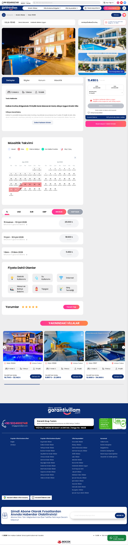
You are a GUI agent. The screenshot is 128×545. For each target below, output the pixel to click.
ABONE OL (120, 515)
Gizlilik (97, 535)
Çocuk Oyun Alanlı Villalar (80, 493)
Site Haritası (106, 535)
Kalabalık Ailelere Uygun (80, 466)
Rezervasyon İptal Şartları (109, 454)
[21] (41, 333)
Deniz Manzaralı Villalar (79, 448)
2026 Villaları (76, 454)
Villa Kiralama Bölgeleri (51, 8)
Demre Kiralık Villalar (47, 460)
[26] (82, 333)
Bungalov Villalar (77, 490)
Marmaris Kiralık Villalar (48, 469)
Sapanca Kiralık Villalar (47, 472)
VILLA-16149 (32, 15)
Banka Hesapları (105, 445)
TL (7, 212)
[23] (123, 333)
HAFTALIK (75, 212)
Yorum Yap (71, 307)
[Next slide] (123, 347)
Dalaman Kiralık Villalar (48, 466)
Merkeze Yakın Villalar (79, 475)
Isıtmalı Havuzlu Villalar (79, 451)
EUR (31, 212)
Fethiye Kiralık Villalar (47, 448)
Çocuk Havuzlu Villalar (79, 478)
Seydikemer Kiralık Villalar (48, 454)
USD (19, 212)
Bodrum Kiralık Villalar (47, 451)
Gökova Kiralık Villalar (47, 478)
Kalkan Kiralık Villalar (47, 445)
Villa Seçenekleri (70, 8)
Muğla (12, 442)
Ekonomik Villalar (77, 463)
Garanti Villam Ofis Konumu (17, 498)
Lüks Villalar (75, 457)
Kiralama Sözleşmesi (107, 451)
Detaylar (10, 80)
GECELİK (59, 212)
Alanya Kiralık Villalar (47, 475)
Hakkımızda (104, 442)
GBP (44, 212)
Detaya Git (36, 376)
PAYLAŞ (116, 15)
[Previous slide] (4, 347)
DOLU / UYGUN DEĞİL (106, 106)
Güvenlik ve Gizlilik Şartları (108, 457)
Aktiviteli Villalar (77, 460)
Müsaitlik (58, 80)
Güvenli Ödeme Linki (42, 498)
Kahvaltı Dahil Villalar (79, 487)
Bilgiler (27, 80)
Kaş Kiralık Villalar (46, 442)
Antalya (13, 445)
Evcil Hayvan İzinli (77, 469)
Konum (42, 80)
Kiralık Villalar (32, 8)
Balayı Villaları (76, 445)
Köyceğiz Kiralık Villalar (47, 463)
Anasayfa (9, 15)
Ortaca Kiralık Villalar (47, 457)
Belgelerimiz (104, 448)
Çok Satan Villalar (78, 481)
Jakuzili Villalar (76, 472)
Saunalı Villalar (77, 484)
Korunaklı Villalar (77, 442)
